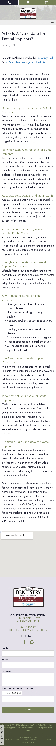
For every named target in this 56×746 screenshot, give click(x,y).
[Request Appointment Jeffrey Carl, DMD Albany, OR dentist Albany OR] (46, 2)
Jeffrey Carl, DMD (28, 725)
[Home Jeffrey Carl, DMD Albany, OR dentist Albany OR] (28, 13)
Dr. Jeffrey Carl (45, 58)
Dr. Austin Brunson (15, 62)
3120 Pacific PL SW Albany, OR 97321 (28, 620)
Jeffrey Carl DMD (38, 62)
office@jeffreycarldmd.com (28, 630)
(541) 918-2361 (28, 627)
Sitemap (28, 730)
